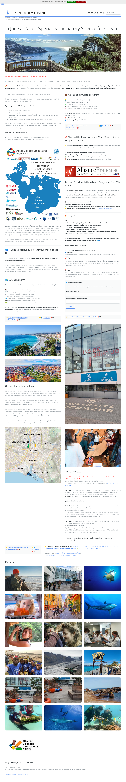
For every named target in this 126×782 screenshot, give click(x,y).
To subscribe (46, 317)
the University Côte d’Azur (52, 555)
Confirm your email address (76, 298)
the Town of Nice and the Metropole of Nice (68, 553)
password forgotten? (23, 774)
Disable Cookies (81, 1)
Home (6, 19)
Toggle (3, 3)
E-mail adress (72, 291)
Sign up (14, 774)
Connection (8, 774)
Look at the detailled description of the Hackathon (83, 317)
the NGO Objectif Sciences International (100, 546)
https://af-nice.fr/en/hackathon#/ (105, 208)
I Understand (71, 1)
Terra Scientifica (95, 548)
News (10, 19)
